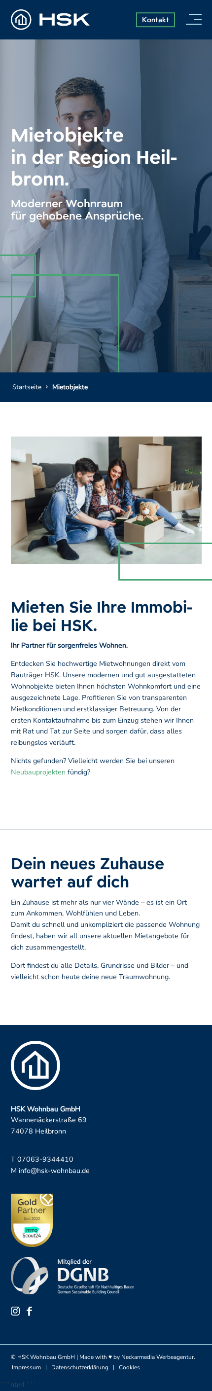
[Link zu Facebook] (29, 1311)
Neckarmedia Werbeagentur (157, 1357)
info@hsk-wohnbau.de (54, 1170)
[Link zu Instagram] (15, 1311)
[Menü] (193, 19)
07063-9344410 (45, 1159)
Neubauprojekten (38, 772)
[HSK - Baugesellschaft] (50, 19)
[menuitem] (193, 19)
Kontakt (155, 19)
